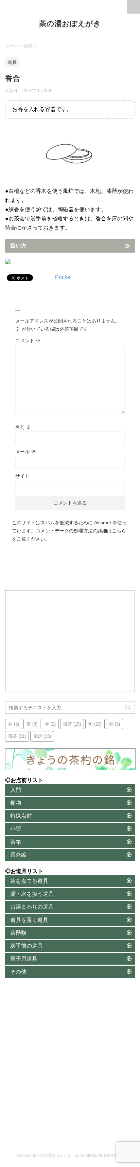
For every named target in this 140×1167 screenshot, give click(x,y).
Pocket (63, 277)
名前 (23, 427)
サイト (22, 476)
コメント (27, 340)
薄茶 (17, 736)
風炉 (42, 736)
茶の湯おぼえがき (70, 23)
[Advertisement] (70, 641)
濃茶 (72, 724)
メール (25, 451)
